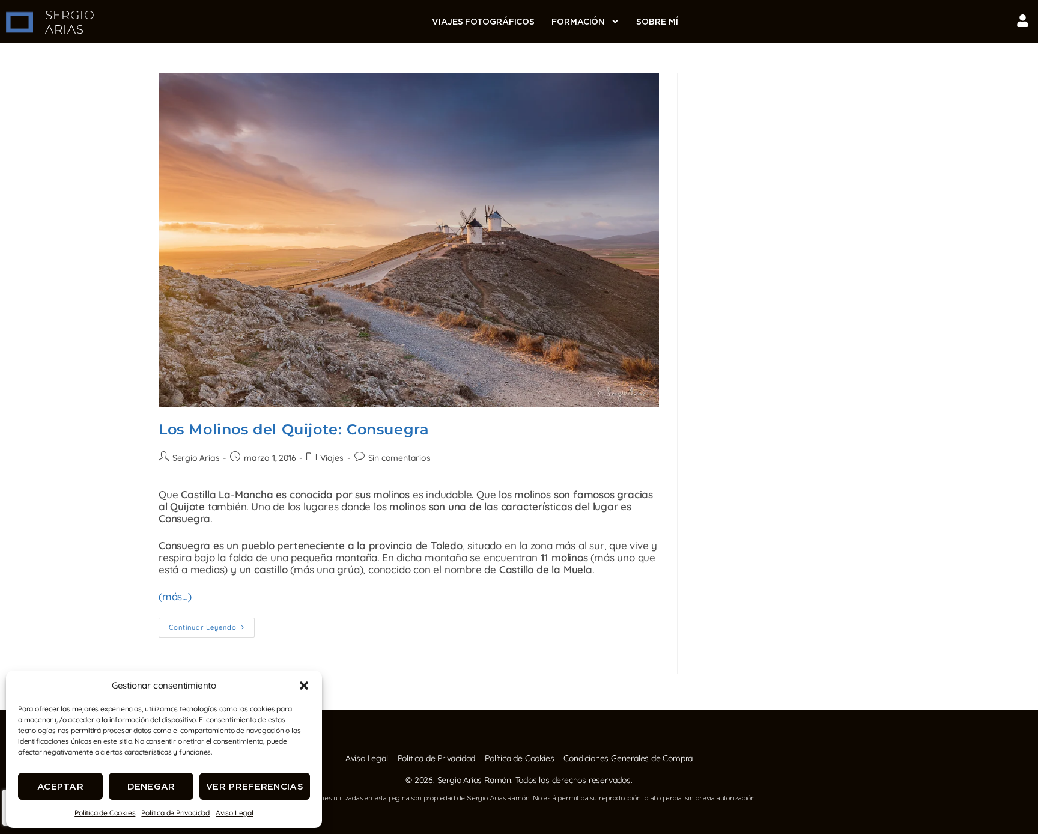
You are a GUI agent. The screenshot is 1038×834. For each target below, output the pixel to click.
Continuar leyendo (212, 625)
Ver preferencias (254, 786)
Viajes (332, 457)
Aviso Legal (234, 812)
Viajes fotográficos (483, 21)
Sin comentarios (399, 457)
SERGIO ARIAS (70, 22)
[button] (304, 686)
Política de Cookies (104, 812)
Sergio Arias (196, 457)
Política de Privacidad (175, 812)
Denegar (151, 786)
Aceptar (60, 786)
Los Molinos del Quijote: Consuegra (294, 429)
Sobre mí (657, 21)
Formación (578, 21)
